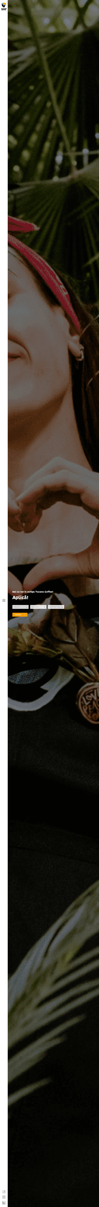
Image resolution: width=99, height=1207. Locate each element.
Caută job (18, 614)
